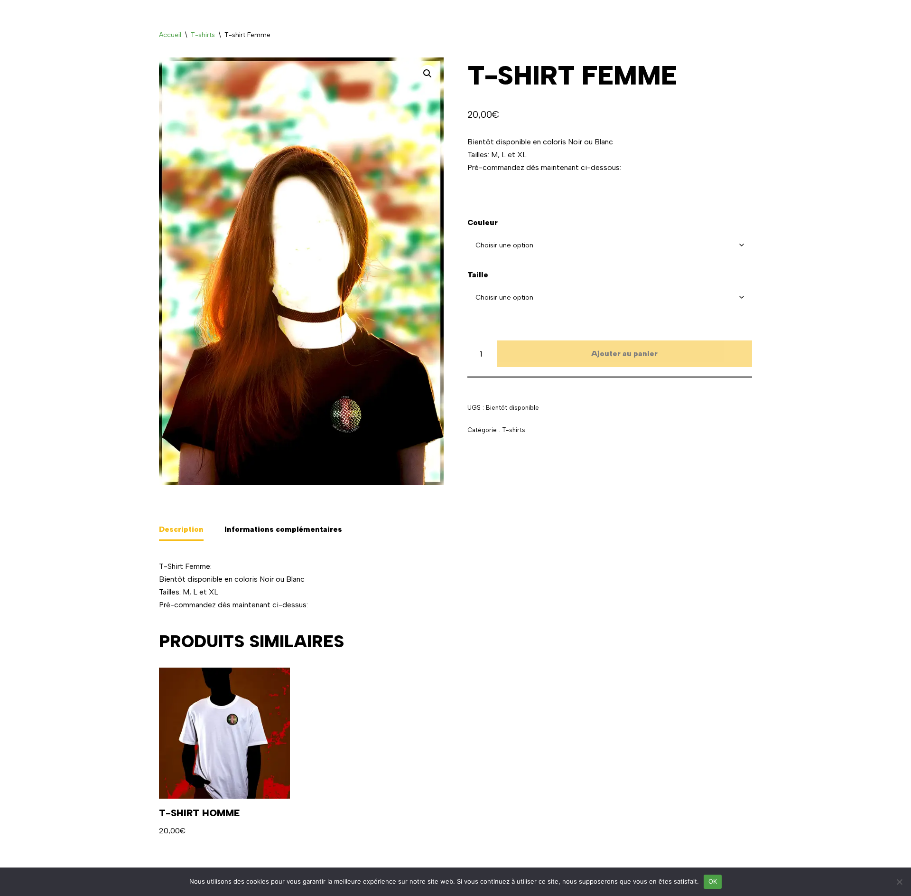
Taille (477, 274)
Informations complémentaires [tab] (283, 529)
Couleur (482, 222)
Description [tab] (181, 529)
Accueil (170, 35)
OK (712, 881)
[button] (427, 73)
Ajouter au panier (624, 353)
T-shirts (203, 35)
